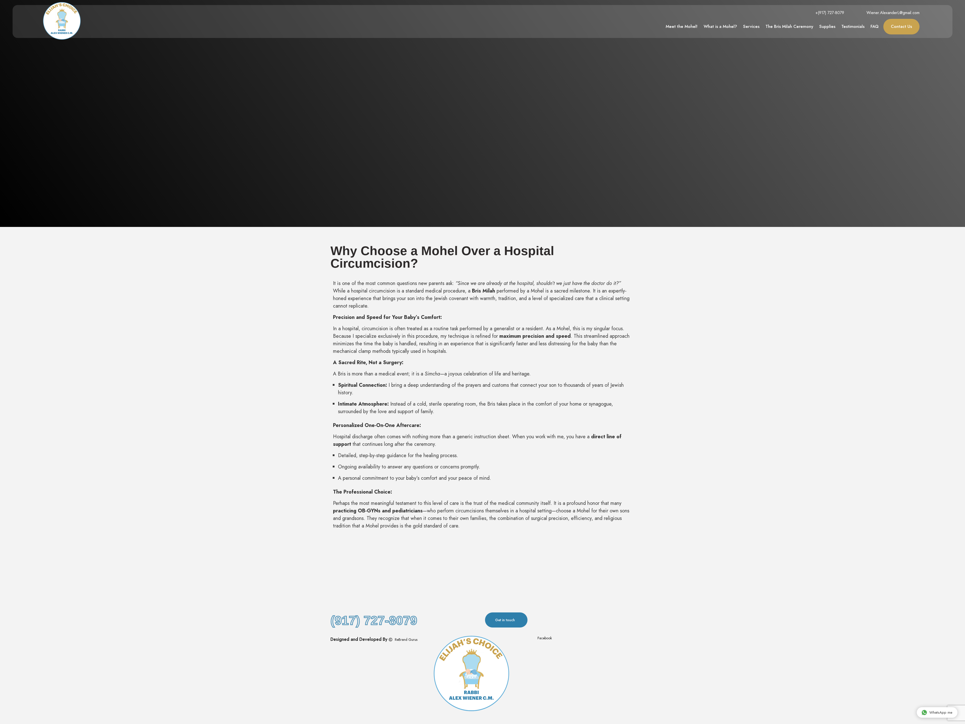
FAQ (875, 26)
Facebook (544, 638)
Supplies (827, 26)
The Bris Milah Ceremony (789, 26)
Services (751, 26)
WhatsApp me (940, 712)
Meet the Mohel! (682, 26)
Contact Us (901, 26)
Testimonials (852, 26)
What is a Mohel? (720, 26)
